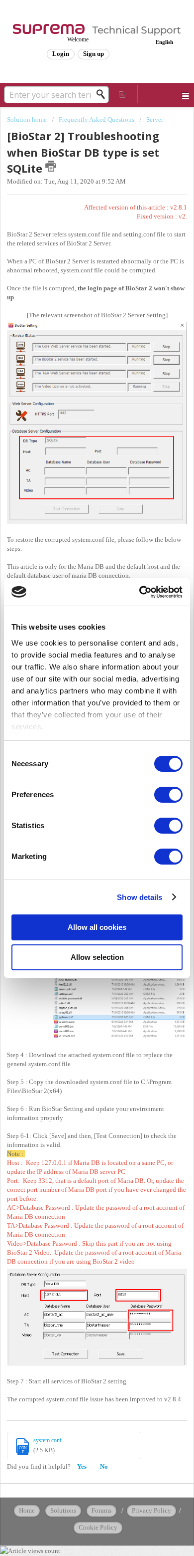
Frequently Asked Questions (96, 119)
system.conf (47, 1440)
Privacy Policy (151, 1510)
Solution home (27, 119)
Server (154, 119)
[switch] (168, 795)
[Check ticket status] (122, 94)
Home (27, 1510)
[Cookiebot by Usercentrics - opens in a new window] (140, 592)
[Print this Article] (50, 166)
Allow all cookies (97, 927)
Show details (139, 897)
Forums (101, 1510)
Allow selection (97, 957)
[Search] (103, 94)
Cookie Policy (98, 1527)
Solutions (63, 1510)
